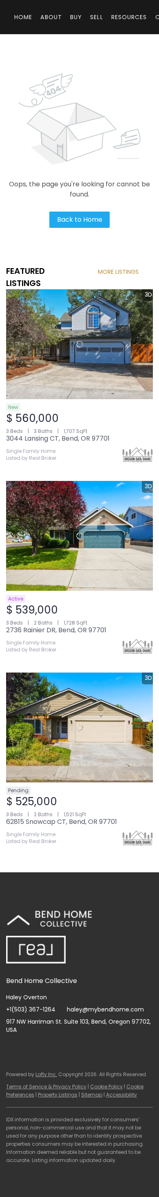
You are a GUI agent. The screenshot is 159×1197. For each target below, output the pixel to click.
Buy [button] (76, 17)
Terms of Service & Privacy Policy (46, 1086)
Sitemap (91, 1094)
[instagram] (45, 1048)
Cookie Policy (106, 1086)
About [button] (51, 17)
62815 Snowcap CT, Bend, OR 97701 (61, 821)
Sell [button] (96, 17)
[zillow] (28, 1048)
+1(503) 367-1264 (30, 1009)
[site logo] (58, 920)
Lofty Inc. (46, 1074)
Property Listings (57, 1094)
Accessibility (121, 1094)
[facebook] (12, 1048)
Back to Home (79, 219)
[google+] (77, 1048)
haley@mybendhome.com (105, 1009)
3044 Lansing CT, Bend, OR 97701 (58, 438)
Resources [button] (129, 17)
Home (23, 17)
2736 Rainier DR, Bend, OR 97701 (56, 630)
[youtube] (61, 1048)
